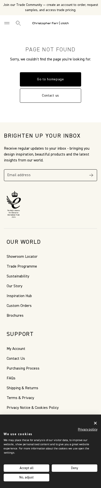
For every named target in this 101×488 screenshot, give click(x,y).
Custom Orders (19, 306)
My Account (16, 349)
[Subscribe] (91, 175)
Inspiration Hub (19, 296)
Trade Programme (22, 267)
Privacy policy (87, 429)
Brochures (15, 316)
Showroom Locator (22, 257)
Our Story (14, 286)
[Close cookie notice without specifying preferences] (95, 423)
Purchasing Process (23, 369)
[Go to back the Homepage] (50, 23)
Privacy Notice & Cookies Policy (33, 408)
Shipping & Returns (22, 388)
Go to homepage (50, 79)
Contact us (50, 95)
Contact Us (16, 359)
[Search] (18, 23)
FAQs (11, 378)
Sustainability (18, 276)
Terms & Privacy (20, 398)
